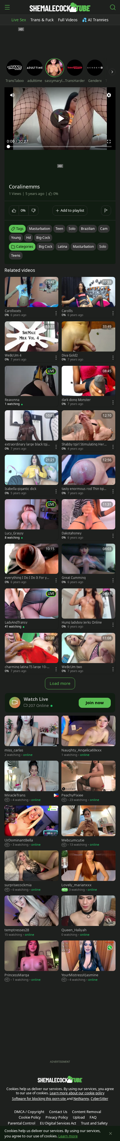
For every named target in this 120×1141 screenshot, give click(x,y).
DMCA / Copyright (29, 1111)
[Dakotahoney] (88, 519)
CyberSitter (99, 1098)
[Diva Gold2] (88, 341)
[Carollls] (88, 297)
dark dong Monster (76, 400)
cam (103, 228)
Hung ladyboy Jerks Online (82, 622)
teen (59, 228)
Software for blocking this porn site (39, 1098)
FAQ (93, 1117)
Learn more (68, 1135)
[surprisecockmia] (31, 871)
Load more (60, 683)
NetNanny (81, 1098)
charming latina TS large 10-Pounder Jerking (27, 667)
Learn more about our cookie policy (77, 1093)
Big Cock (45, 246)
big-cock (43, 237)
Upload (79, 1117)
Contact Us (58, 1111)
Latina (62, 246)
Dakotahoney (71, 533)
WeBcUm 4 (13, 355)
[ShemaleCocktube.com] (60, 7)
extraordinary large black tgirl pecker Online (27, 444)
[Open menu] (7, 7)
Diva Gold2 (70, 355)
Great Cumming (74, 577)
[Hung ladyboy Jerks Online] (88, 609)
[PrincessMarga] (31, 961)
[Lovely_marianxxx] (88, 871)
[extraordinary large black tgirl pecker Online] (31, 430)
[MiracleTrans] (31, 782)
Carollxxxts (13, 311)
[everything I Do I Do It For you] (31, 564)
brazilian (88, 228)
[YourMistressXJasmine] (88, 961)
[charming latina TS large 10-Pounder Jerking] (31, 653)
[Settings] (108, 95)
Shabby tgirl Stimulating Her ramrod (84, 444)
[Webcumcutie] (88, 826)
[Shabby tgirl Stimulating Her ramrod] (88, 430)
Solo (102, 246)
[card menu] (56, 313)
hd (28, 237)
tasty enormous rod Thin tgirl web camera (84, 489)
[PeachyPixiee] (88, 782)
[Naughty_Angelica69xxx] (88, 737)
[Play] (60, 118)
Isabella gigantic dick (20, 489)
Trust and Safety (94, 1123)
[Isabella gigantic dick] (31, 475)
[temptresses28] (31, 916)
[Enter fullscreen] (108, 141)
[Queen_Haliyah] (88, 916)
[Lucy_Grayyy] (31, 519)
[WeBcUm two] (88, 653)
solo (72, 228)
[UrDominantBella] (31, 826)
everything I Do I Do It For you (27, 577)
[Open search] (113, 7)
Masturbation (83, 246)
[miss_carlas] (31, 737)
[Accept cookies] (110, 1133)
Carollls (67, 311)
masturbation (39, 228)
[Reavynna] (31, 386)
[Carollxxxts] (31, 297)
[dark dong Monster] (88, 386)
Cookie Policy (30, 1117)
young (16, 237)
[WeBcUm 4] (31, 341)
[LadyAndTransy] (31, 609)
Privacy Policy (56, 1117)
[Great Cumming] (88, 564)
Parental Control (21, 1123)
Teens (15, 255)
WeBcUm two (72, 667)
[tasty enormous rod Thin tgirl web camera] (88, 475)
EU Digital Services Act (58, 1123)
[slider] (60, 146)
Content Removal (86, 1111)
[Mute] (12, 95)
